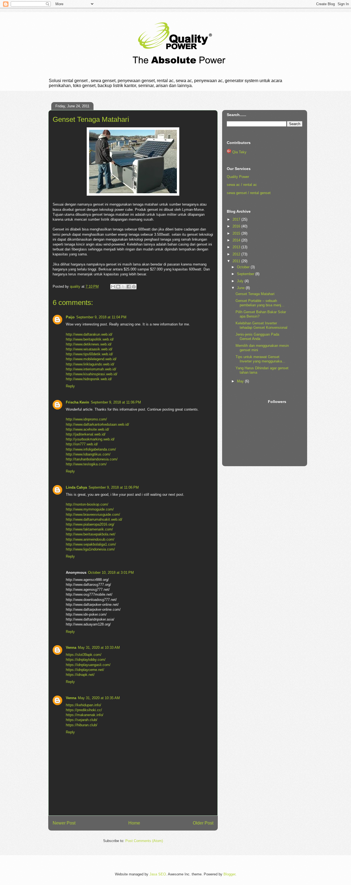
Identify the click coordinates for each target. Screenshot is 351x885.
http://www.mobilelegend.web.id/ (91, 359)
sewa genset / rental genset (249, 193)
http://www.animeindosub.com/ (90, 539)
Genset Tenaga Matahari (255, 294)
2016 (237, 226)
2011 (237, 261)
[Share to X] (123, 286)
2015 (237, 233)
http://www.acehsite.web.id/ (87, 429)
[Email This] (113, 286)
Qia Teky (239, 152)
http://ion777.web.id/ (82, 444)
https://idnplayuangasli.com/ (88, 665)
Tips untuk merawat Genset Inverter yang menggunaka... (260, 359)
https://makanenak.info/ (84, 715)
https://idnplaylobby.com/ (86, 660)
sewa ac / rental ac (242, 185)
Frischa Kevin (77, 402)
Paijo (70, 317)
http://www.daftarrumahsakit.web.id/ (94, 519)
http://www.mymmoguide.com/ (90, 509)
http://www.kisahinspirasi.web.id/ (91, 374)
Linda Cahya (76, 487)
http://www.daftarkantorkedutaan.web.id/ (97, 424)
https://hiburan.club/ (81, 725)
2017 (237, 219)
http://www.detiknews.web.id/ (89, 344)
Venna (71, 647)
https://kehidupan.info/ (83, 705)
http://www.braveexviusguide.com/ (93, 514)
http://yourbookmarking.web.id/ (90, 439)
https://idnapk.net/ (80, 675)
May (241, 381)
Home (134, 823)
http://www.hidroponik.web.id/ (89, 379)
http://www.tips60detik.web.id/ (89, 354)
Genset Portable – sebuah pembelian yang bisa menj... (260, 303)
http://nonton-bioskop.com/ (87, 504)
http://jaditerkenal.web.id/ (86, 434)
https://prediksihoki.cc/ (84, 710)
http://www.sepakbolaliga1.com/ (91, 544)
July (241, 281)
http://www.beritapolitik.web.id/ (90, 339)
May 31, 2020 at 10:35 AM (99, 698)
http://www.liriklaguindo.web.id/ (90, 364)
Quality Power (238, 177)
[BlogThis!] (118, 286)
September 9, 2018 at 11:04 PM (101, 317)
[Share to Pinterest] (134, 286)
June (241, 288)
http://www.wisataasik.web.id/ (89, 349)
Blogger (229, 874)
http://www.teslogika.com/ (86, 464)
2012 (237, 254)
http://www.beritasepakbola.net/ (90, 534)
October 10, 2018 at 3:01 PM (111, 572)
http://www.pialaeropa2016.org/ (90, 524)
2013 (237, 247)
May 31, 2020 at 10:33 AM (99, 647)
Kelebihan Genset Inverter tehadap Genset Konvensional (261, 325)
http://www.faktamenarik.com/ (89, 529)
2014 (237, 240)
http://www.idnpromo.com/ (86, 419)
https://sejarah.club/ (81, 720)
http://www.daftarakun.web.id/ (89, 334)
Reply (70, 386)
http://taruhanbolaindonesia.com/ (92, 459)
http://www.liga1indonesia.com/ (90, 549)
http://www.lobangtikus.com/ (88, 454)
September (246, 274)
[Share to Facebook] (128, 286)
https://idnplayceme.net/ (85, 670)
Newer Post (64, 823)
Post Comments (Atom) (144, 841)
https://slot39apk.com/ (83, 655)
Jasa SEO (157, 874)
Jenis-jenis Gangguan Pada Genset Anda (257, 336)
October (244, 267)
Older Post (203, 823)
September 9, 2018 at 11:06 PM (116, 402)
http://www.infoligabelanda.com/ (91, 449)
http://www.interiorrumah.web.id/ (91, 369)
